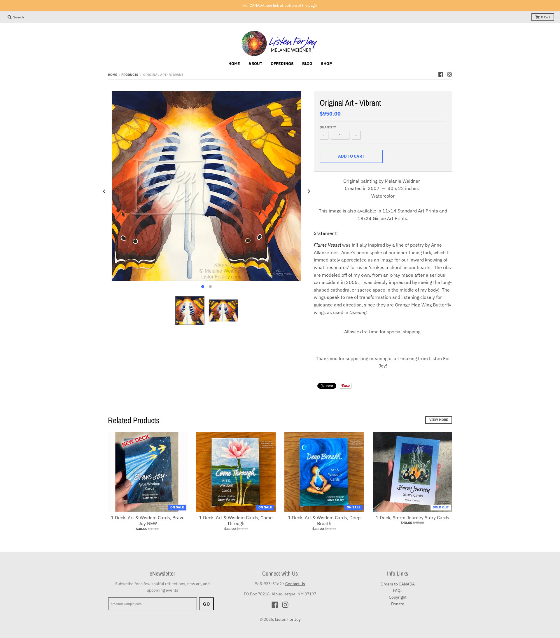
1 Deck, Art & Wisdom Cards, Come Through (236, 521)
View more (438, 420)
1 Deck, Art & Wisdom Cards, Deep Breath (324, 521)
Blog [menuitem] (307, 63)
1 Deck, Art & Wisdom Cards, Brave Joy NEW (148, 521)
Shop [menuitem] (326, 63)
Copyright (398, 597)
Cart (545, 17)
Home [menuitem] (234, 63)
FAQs (397, 590)
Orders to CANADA (398, 584)
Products (129, 75)
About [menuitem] (255, 63)
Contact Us (295, 583)
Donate (397, 603)
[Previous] (104, 191)
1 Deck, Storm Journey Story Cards (412, 517)
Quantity (328, 127)
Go (206, 604)
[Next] (308, 191)
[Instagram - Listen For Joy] (449, 74)
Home (112, 75)
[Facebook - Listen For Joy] (440, 74)
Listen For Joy (288, 619)
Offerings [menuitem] (282, 63)
